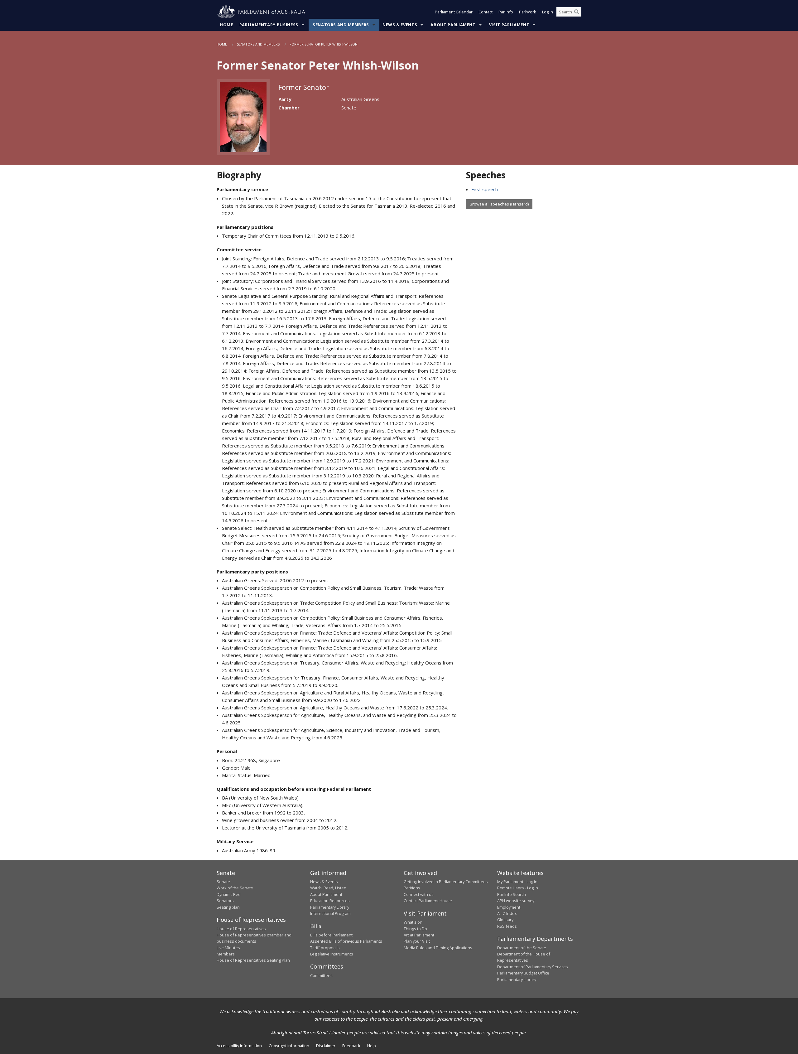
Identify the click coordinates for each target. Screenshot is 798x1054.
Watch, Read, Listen (328, 888)
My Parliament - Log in (517, 881)
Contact (485, 12)
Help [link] (371, 1045)
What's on (413, 922)
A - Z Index (507, 913)
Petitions (412, 888)
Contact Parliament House (428, 900)
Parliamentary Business (268, 24)
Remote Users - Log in (517, 888)
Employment (508, 907)
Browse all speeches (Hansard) (499, 204)
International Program (330, 913)
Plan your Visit (417, 941)
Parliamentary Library (329, 907)
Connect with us (419, 894)
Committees (321, 975)
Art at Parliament (419, 935)
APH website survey (515, 900)
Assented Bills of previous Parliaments (346, 941)
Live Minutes (228, 947)
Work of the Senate (235, 888)
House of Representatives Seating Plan (253, 960)
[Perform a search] (576, 12)
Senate (223, 881)
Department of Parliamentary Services (532, 966)
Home (226, 24)
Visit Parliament (509, 24)
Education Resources (330, 900)
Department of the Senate (521, 947)
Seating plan (228, 907)
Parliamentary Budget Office (523, 973)
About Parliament (452, 24)
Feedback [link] (351, 1045)
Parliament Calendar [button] (454, 12)
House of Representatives (241, 928)
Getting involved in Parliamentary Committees (446, 881)
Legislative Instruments (331, 954)
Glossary (505, 919)
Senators (225, 900)
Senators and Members (341, 24)
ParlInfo (505, 12)
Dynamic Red (229, 894)
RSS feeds (507, 926)
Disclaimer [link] (325, 1045)
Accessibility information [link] (239, 1045)
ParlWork (527, 12)
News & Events (399, 24)
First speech (484, 189)
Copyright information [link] (289, 1045)
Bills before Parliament (331, 935)
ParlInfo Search (511, 894)
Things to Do (415, 928)
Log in (547, 12)
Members (226, 954)
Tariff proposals (325, 947)
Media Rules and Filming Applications (438, 947)
